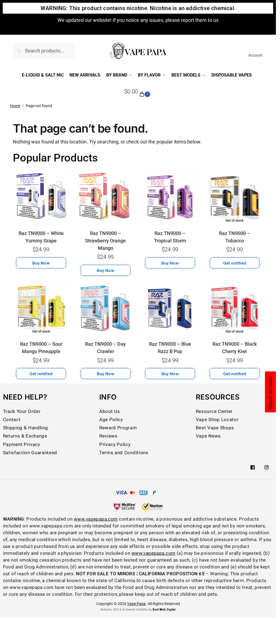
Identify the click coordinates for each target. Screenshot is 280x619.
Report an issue (270, 393)
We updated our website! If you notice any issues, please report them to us (137, 20)
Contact (12, 419)
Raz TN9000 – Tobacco (234, 237)
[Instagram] (266, 467)
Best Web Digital (164, 609)
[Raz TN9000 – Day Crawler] (105, 308)
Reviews (108, 436)
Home (15, 106)
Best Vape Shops (215, 427)
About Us (109, 411)
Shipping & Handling (25, 427)
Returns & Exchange (25, 436)
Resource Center (214, 411)
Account (255, 55)
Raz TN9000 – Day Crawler (105, 347)
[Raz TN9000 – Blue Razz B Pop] (170, 308)
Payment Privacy (21, 444)
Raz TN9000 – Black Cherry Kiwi (234, 347)
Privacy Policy (114, 444)
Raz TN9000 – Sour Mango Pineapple (41, 347)
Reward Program (118, 427)
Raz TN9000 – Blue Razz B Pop (170, 347)
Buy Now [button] (41, 263)
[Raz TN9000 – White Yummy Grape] (41, 197)
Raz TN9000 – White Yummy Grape (41, 237)
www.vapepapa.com (96, 519)
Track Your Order (22, 411)
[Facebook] (252, 467)
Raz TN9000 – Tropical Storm (170, 237)
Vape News (208, 436)
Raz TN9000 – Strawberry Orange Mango (105, 240)
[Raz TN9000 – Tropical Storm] (170, 197)
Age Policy (111, 419)
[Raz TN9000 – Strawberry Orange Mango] (105, 197)
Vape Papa (136, 604)
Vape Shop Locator (217, 419)
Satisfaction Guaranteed (30, 452)
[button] (137, 91)
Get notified (234, 263)
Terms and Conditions (123, 452)
